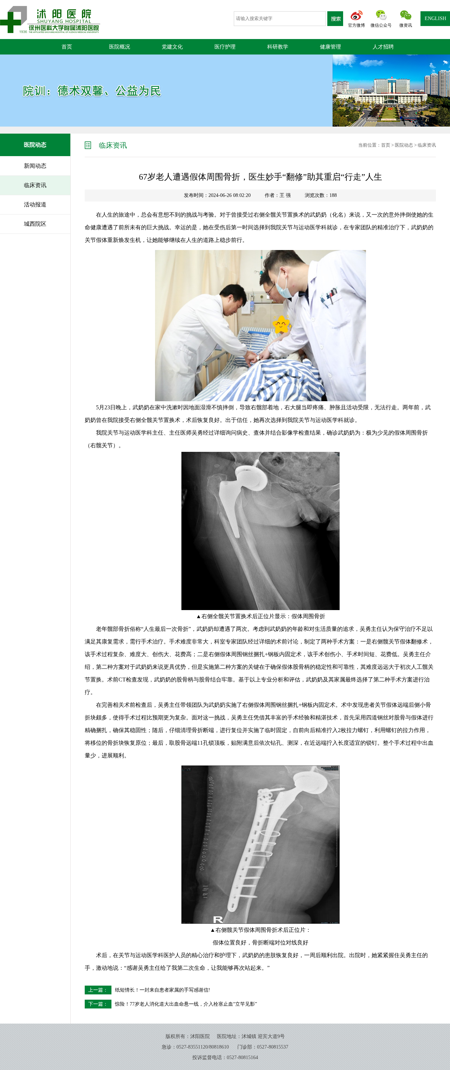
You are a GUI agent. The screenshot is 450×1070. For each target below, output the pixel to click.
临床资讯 (427, 145)
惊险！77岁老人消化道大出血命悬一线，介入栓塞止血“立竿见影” (186, 1004)
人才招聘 (383, 47)
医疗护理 (225, 47)
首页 (67, 47)
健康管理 (330, 47)
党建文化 (172, 47)
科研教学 (277, 47)
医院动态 (404, 145)
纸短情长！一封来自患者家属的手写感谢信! (162, 990)
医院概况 (119, 47)
